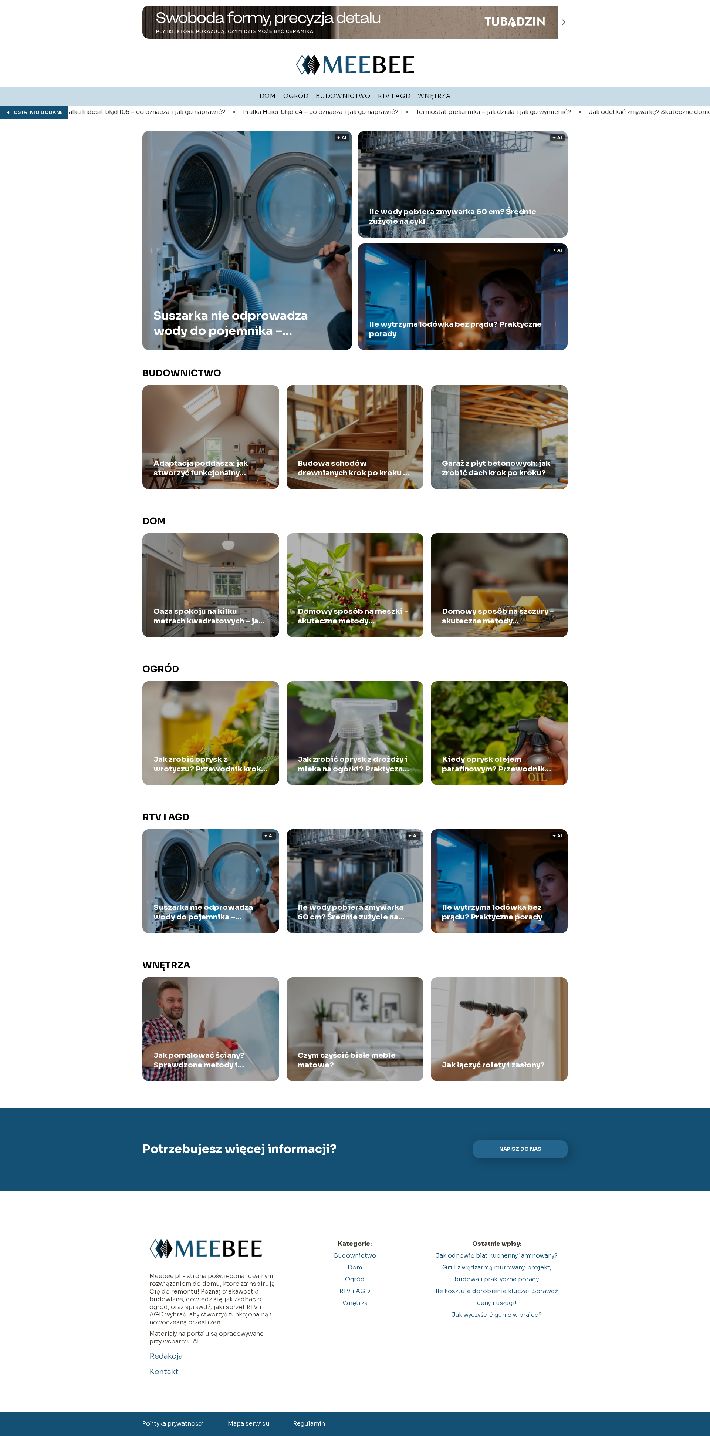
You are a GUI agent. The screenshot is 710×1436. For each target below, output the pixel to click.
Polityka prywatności (173, 1423)
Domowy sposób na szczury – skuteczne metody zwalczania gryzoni (498, 616)
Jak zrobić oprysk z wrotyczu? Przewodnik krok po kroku (207, 764)
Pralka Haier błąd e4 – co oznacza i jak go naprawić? (200, 112)
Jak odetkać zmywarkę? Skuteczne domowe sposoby (548, 112)
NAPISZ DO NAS (520, 1149)
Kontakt (164, 1371)
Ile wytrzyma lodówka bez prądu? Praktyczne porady (455, 329)
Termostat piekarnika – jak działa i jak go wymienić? (373, 112)
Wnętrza (166, 965)
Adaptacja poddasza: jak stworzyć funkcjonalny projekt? (200, 468)
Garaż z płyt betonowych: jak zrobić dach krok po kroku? (496, 468)
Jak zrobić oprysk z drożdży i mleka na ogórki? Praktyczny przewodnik (353, 764)
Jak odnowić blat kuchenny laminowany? (497, 1256)
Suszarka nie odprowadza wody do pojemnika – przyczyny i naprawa (230, 323)
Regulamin (309, 1423)
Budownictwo (181, 373)
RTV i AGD (165, 817)
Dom (154, 521)
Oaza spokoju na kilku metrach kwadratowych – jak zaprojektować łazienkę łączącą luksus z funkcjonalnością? (208, 616)
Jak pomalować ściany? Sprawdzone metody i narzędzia (198, 1060)
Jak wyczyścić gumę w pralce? (497, 1315)
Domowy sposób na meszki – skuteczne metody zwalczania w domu (353, 616)
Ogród (160, 669)
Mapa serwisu (249, 1423)
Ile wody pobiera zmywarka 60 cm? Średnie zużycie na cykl (452, 216)
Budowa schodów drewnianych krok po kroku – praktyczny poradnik (353, 468)
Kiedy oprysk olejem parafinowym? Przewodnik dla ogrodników (493, 764)
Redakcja (166, 1356)
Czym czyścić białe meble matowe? (347, 1060)
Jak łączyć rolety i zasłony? (493, 1065)
